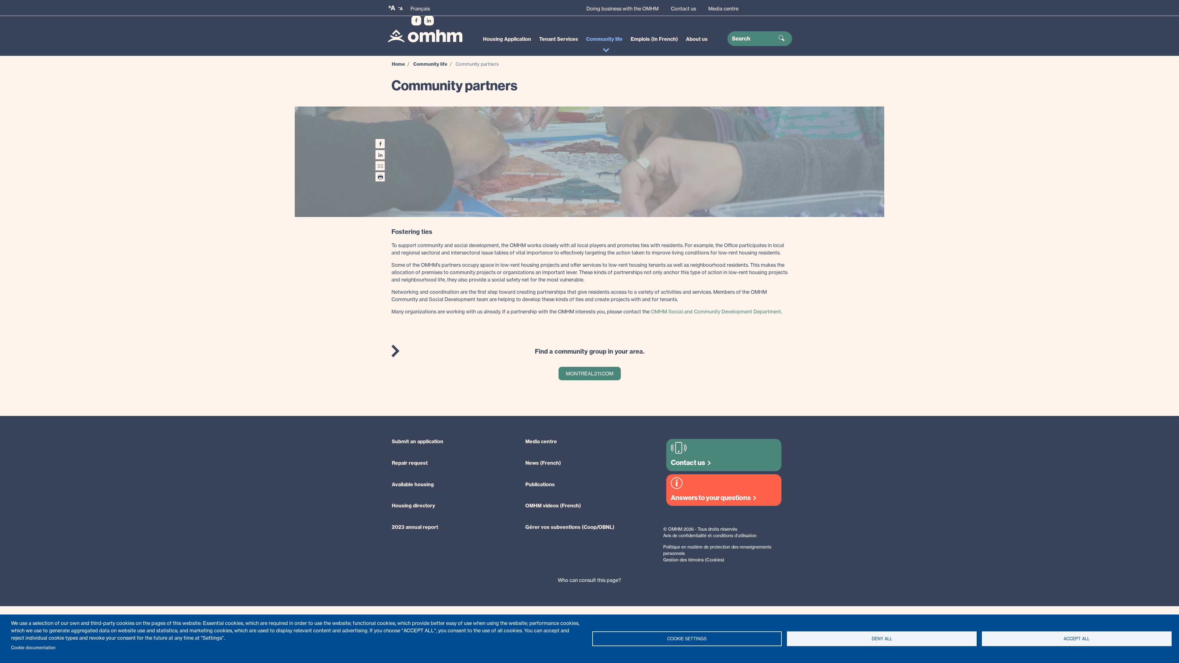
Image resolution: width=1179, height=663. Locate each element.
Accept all (1077, 638)
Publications (540, 484)
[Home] (425, 36)
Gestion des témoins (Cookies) (693, 559)
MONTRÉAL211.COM (589, 373)
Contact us (683, 9)
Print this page (380, 177)
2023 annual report (415, 527)
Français (420, 9)
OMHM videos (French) (553, 505)
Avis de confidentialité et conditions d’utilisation (710, 535)
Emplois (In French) (654, 39)
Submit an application (417, 441)
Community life (604, 39)
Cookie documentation (33, 647)
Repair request (410, 463)
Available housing (413, 484)
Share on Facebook (380, 144)
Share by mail (380, 166)
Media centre (723, 9)
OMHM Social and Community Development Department (716, 311)
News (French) (543, 463)
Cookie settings (686, 638)
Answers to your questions (711, 498)
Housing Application (507, 39)
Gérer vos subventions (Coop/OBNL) (569, 527)
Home (398, 64)
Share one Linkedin (380, 155)
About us (697, 39)
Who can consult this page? (589, 580)
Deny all (882, 638)
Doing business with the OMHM (622, 9)
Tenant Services (558, 39)
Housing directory (413, 505)
